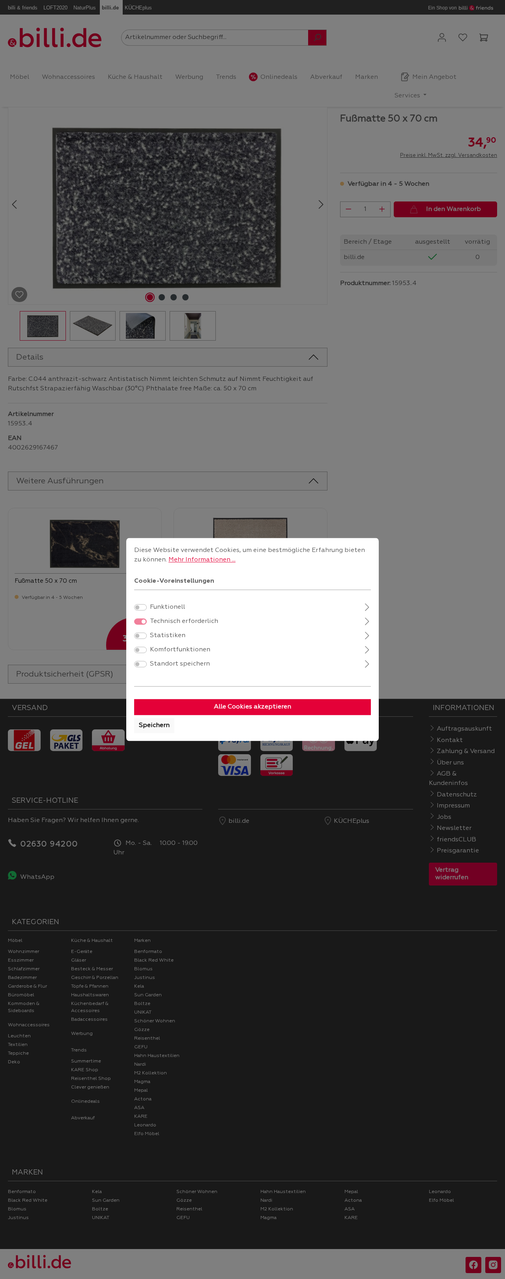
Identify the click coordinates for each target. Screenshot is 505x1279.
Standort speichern (180, 664)
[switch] (140, 607)
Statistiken (167, 636)
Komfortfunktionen (180, 650)
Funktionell (167, 607)
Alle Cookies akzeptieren (252, 707)
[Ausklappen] (367, 606)
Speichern (154, 726)
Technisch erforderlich (184, 622)
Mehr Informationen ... (202, 560)
